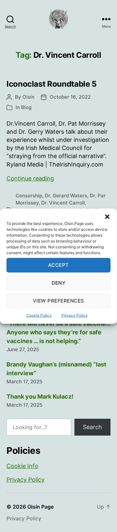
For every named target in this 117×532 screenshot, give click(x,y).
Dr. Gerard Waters (66, 195)
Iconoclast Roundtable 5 (51, 84)
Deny (59, 283)
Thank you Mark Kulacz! (39, 396)
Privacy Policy (74, 315)
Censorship (29, 195)
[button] (107, 216)
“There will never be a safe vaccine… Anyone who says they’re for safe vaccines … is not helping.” (58, 332)
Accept (58, 265)
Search (92, 427)
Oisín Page (40, 506)
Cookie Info (22, 466)
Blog (26, 107)
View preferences (58, 301)
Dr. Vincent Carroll (63, 203)
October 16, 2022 (70, 97)
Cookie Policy (39, 315)
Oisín (28, 97)
